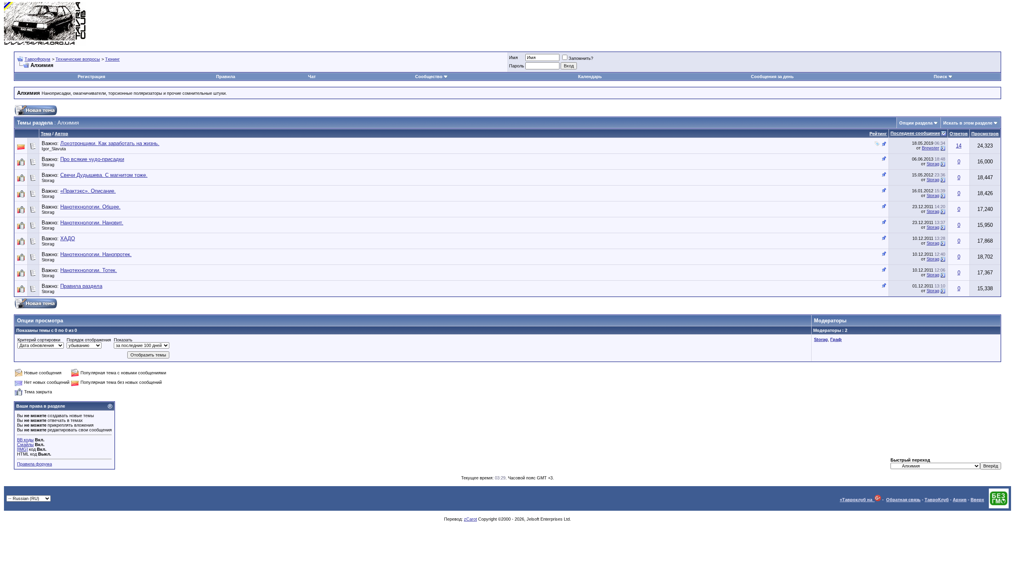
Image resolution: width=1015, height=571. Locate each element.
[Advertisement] (866, 24)
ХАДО (67, 238)
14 (958, 146)
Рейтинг (878, 133)
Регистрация (91, 76)
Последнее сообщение (915, 133)
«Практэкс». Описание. (88, 191)
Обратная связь (903, 499)
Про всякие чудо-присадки (92, 159)
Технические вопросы (78, 59)
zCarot (470, 519)
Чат (312, 76)
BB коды (25, 439)
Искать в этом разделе (967, 123)
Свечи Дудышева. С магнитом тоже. (103, 175)
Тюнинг (112, 59)
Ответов (959, 133)
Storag (48, 164)
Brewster (930, 148)
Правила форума (34, 464)
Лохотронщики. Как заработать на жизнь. (109, 143)
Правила (225, 76)
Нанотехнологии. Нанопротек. (96, 254)
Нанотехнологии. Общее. (90, 207)
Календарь (590, 76)
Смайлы (25, 444)
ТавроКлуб (937, 499)
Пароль (516, 65)
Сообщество (428, 76)
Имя (513, 57)
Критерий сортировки (38, 339)
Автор (61, 133)
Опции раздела (916, 123)
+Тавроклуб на (857, 499)
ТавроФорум (37, 59)
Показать (123, 339)
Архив (960, 499)
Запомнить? (581, 58)
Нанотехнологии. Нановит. (91, 223)
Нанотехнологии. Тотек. (88, 270)
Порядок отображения (89, 339)
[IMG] (22, 449)
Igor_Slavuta (54, 148)
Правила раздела (81, 286)
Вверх (977, 499)
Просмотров (985, 133)
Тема (46, 133)
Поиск (940, 76)
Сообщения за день (772, 76)
